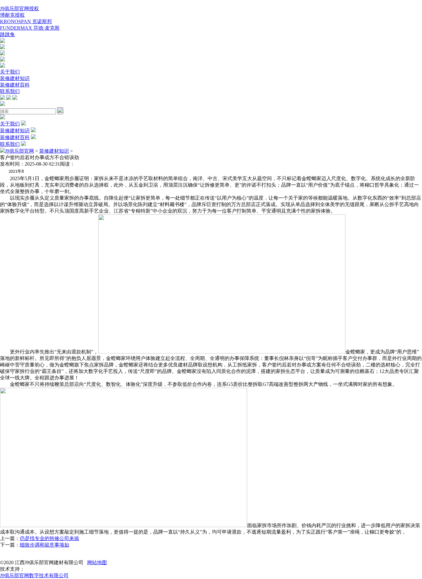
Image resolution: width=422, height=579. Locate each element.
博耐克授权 (12, 15)
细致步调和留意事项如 (44, 544)
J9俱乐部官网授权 (19, 8)
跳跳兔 (7, 34)
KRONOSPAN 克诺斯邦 (26, 21)
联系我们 (10, 91)
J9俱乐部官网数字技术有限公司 (34, 575)
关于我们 (10, 71)
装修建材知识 (15, 78)
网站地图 (97, 562)
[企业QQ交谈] (2, 41)
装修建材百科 (15, 84)
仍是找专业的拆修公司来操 (49, 538)
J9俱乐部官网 (19, 151)
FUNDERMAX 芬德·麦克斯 (30, 28)
